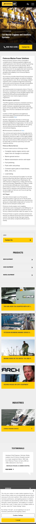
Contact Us (25, 47)
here (15, 117)
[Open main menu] (33, 4)
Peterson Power (9, 4)
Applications (7, 31)
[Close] (33, 491)
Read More (9, 469)
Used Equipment (8, 267)
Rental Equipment (8, 275)
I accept (18, 520)
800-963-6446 (12, 47)
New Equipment (8, 259)
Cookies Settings (18, 515)
